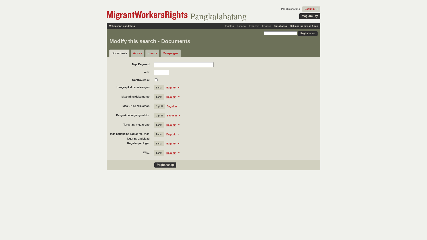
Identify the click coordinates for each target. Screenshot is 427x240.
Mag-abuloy (310, 16)
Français (254, 26)
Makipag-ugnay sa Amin (304, 26)
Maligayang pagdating (122, 26)
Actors (137, 53)
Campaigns (170, 53)
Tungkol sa (280, 26)
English (266, 26)
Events (152, 53)
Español (241, 26)
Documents (119, 53)
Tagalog (229, 26)
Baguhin (310, 9)
